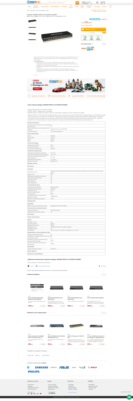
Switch (47, 10)
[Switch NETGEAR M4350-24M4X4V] (96, 287)
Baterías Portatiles (72, 389)
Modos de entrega (93, 386)
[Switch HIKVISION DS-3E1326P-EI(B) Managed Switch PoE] (56, 326)
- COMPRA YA (98, 19)
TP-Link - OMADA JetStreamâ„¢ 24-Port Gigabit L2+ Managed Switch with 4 (96, 336)
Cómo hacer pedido (52, 386)
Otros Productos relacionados (44, 266)
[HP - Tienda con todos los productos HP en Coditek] (30, 367)
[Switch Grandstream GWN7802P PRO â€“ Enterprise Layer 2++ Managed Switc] (37, 326)
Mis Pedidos (91, 384)
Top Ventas (71, 386)
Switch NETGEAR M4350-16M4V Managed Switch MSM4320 (35, 298)
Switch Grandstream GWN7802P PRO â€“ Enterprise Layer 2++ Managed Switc (36, 336)
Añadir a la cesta (90, 29)
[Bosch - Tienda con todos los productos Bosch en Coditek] (92, 367)
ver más (35, 75)
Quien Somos (31, 384)
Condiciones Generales (33, 387)
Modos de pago (92, 387)
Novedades (71, 384)
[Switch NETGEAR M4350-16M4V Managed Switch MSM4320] (37, 287)
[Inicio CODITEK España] (36, 2)
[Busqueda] (77, 2)
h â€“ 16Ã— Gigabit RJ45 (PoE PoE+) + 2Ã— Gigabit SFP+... (35, 340)
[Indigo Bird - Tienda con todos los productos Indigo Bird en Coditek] (82, 367)
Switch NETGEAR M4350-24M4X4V (95, 297)
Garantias (91, 389)
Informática (33, 10)
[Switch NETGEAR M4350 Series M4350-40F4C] (56, 287)
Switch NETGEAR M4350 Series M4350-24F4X (75, 298)
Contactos (30, 386)
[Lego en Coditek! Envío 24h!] (66, 85)
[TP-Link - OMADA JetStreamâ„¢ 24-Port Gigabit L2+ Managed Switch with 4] (96, 326)
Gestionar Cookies (72, 392)
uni (92, 33)
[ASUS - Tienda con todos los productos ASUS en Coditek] (64, 367)
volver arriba (103, 266)
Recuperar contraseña (53, 387)
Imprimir (32, 266)
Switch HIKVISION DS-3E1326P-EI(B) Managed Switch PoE (56, 336)
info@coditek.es (101, 10)
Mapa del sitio (51, 389)
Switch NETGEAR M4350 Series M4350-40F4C (55, 298)
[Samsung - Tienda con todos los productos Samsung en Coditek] (41, 367)
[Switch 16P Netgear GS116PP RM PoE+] (76, 326)
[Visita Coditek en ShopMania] (52, 393)
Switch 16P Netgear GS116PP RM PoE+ (76, 336)
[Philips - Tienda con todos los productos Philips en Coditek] (33, 372)
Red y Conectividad (41, 10)
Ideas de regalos (72, 387)
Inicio (28, 10)
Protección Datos (32, 389)
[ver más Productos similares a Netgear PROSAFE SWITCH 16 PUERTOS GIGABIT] (105, 275)
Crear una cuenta (52, 384)
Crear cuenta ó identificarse (86, 2)
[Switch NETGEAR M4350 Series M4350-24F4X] (76, 287)
